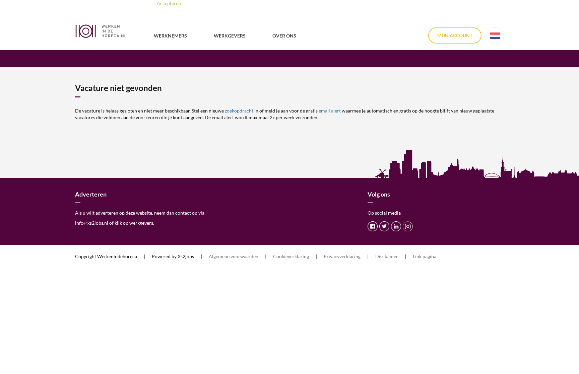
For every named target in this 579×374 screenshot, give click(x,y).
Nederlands (495, 35)
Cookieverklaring (291, 256)
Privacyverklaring (342, 256)
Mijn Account (454, 35)
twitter (384, 226)
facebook (373, 226)
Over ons (284, 36)
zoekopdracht (239, 111)
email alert (330, 111)
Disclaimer (386, 256)
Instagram (408, 226)
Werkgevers (230, 36)
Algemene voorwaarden (233, 256)
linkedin (396, 226)
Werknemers (170, 36)
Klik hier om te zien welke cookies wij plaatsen (256, 3)
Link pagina (424, 256)
